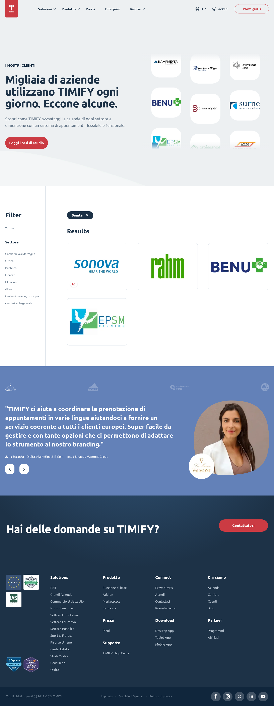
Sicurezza (109, 608)
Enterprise (112, 9)
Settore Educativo (63, 622)
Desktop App (164, 630)
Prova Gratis (164, 588)
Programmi (216, 630)
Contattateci (243, 525)
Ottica (9, 261)
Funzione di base (115, 588)
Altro (8, 289)
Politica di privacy (160, 696)
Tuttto (9, 228)
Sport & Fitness (61, 635)
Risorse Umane (61, 642)
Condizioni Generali (131, 696)
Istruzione (11, 282)
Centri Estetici (60, 649)
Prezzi (90, 9)
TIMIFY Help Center (117, 653)
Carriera (213, 594)
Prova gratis (252, 9)
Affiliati (213, 637)
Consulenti (58, 663)
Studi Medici (59, 656)
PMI (53, 588)
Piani (106, 630)
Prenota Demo (165, 608)
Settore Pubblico (62, 628)
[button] (9, 469)
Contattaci (162, 601)
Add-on (108, 594)
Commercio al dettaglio (20, 253)
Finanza (10, 275)
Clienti (212, 601)
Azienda (213, 588)
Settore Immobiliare (64, 615)
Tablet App (163, 637)
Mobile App (163, 644)
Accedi (160, 594)
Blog (211, 608)
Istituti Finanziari (62, 608)
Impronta (107, 696)
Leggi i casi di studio (26, 143)
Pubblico (10, 268)
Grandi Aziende (61, 594)
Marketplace (111, 601)
